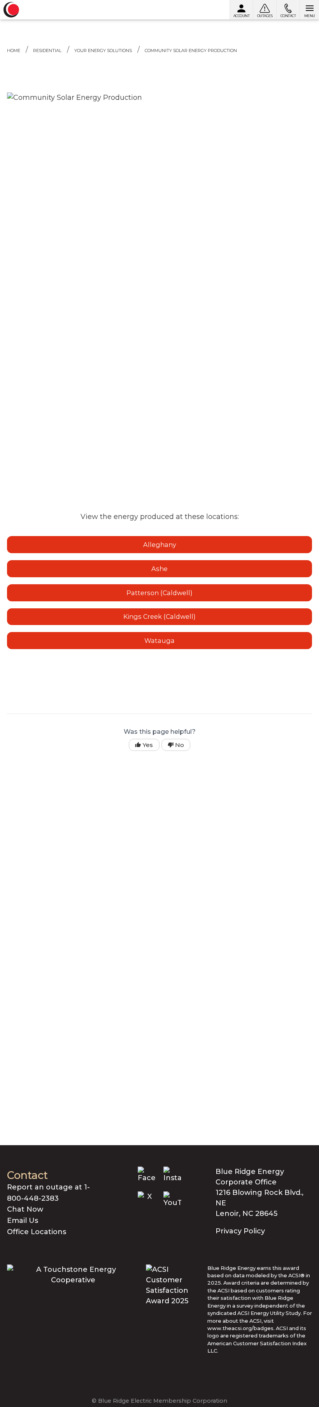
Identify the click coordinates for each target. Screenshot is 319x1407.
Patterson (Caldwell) (159, 593)
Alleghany (159, 545)
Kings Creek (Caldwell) (159, 616)
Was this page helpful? (160, 731)
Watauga (159, 640)
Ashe (159, 569)
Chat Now (25, 1209)
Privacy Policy (240, 1231)
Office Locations (36, 1232)
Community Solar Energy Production (191, 50)
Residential (47, 50)
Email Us (22, 1220)
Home (13, 50)
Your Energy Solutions (103, 50)
